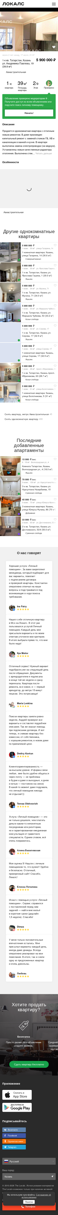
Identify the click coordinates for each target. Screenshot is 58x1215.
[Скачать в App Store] (17, 1095)
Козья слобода (32, 319)
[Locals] (13, 3)
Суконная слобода (34, 493)
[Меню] (54, 4)
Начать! (29, 113)
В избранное (54, 47)
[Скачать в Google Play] (17, 1107)
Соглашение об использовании (36, 1196)
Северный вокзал (33, 259)
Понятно (29, 1201)
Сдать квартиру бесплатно (29, 1064)
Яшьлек (29, 279)
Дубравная (30, 513)
